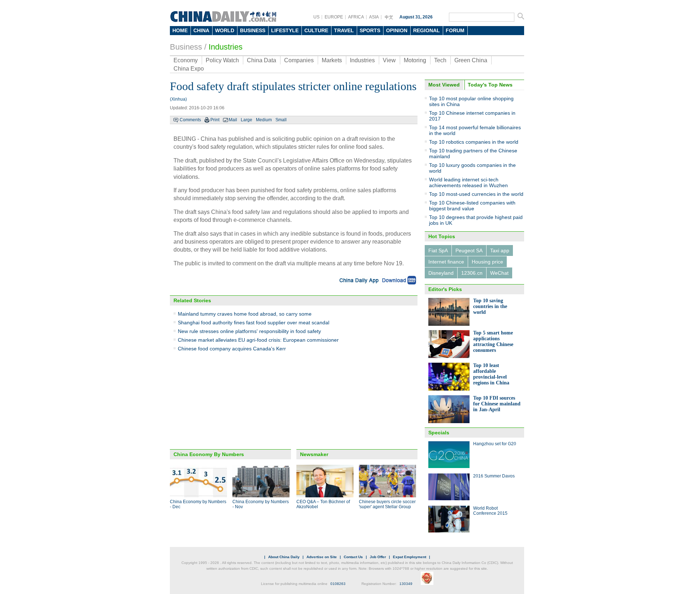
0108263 (338, 584)
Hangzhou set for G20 (494, 443)
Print (214, 119)
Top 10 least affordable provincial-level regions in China (491, 374)
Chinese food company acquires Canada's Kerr (232, 348)
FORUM (455, 30)
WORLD (224, 30)
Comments (190, 119)
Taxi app (499, 250)
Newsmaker (314, 454)
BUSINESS (252, 30)
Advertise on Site (322, 557)
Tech (440, 60)
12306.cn (472, 273)
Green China (470, 60)
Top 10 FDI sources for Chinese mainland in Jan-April (496, 403)
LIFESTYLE (285, 30)
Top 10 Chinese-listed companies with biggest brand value (472, 205)
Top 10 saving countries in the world (490, 306)
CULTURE (316, 30)
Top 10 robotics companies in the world (473, 142)
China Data (261, 60)
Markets (332, 60)
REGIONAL (426, 30)
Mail (233, 119)
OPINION (396, 30)
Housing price (487, 262)
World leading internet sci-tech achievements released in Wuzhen (468, 182)
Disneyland (441, 273)
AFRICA (356, 17)
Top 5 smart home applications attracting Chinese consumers (493, 341)
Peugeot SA (469, 250)
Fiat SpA (438, 250)
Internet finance (446, 262)
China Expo (189, 69)
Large (246, 119)
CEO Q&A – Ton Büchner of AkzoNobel (323, 504)
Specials (438, 432)
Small (281, 119)
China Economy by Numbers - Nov (260, 504)
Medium (264, 119)
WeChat (499, 273)
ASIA (374, 17)
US (316, 17)
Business (186, 46)
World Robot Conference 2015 (490, 511)
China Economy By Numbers (209, 454)
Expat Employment (409, 557)
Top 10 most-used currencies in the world (476, 194)
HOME (180, 30)
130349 (405, 584)
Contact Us (353, 557)
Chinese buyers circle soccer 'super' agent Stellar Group (387, 504)
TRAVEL (344, 30)
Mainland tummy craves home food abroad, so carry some (245, 314)
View (389, 60)
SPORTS (370, 30)
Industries (226, 46)
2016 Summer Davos (494, 476)
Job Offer (378, 557)
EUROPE (334, 17)
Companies (299, 60)
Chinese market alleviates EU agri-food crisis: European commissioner (258, 340)
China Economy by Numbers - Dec (198, 504)
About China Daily (284, 557)
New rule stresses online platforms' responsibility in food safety (249, 331)
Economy (186, 60)
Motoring (415, 60)
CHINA (201, 30)
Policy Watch (222, 60)
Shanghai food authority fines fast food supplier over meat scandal (253, 322)
